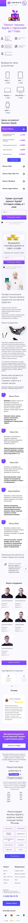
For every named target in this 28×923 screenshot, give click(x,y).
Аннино (21, 849)
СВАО (8, 797)
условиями (15, 222)
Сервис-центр (19, 870)
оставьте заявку (6, 759)
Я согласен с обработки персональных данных (15, 223)
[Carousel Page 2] (12, 686)
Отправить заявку (14, 217)
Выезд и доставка (20, 874)
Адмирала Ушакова (8, 834)
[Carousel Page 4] (15, 686)
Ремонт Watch (14, 523)
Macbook (6, 880)
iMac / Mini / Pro (8, 877)
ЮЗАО (8, 794)
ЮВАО (8, 801)
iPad (5, 874)
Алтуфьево (20, 845)
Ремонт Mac (14, 432)
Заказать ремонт (11, 903)
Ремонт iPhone (14, 396)
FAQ (16, 880)
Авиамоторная (9, 828)
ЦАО (8, 792)
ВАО (21, 792)
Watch (5, 883)
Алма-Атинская (9, 845)
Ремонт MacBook (14, 491)
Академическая (21, 833)
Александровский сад (8, 840)
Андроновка (9, 849)
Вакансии (17, 883)
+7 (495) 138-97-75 (10, 896)
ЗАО (21, 797)
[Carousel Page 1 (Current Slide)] (11, 686)
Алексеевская (20, 839)
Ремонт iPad (14, 462)
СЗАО (20, 794)
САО (21, 799)
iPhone (5, 870)
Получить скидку (14, 745)
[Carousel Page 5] (16, 686)
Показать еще (14, 159)
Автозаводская (21, 828)
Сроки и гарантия (20, 877)
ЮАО (8, 799)
